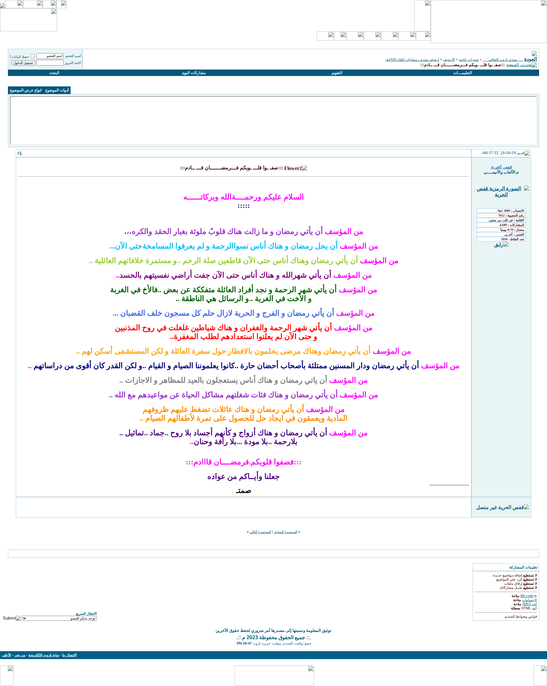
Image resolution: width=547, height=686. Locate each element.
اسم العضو (73, 56)
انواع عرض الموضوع (25, 90)
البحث (54, 73)
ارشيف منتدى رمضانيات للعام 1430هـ (412, 59)
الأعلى (6, 655)
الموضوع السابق (285, 532)
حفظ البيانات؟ (19, 57)
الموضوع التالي (260, 532)
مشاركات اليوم (194, 73)
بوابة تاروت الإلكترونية (43, 655)
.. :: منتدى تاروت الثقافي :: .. (503, 59)
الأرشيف (449, 59)
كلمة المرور (73, 63)
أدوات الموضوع (57, 90)
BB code (526, 596)
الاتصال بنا (69, 655)
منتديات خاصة (469, 59)
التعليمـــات (462, 73)
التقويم (336, 73)
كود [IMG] (529, 604)
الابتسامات (529, 600)
